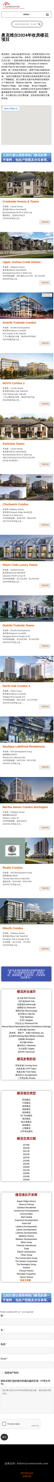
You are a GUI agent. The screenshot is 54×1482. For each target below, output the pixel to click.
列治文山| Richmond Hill (26, 1023)
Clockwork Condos (15, 504)
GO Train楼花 (26, 1115)
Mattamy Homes (26, 1236)
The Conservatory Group (26, 1258)
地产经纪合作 (27, 1473)
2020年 (26, 1148)
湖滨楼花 (26, 1118)
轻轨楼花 (26, 1112)
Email (4, 1359)
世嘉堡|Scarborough (26, 1004)
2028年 (26, 1173)
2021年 (26, 1151)
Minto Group (26, 1242)
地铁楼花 (26, 1109)
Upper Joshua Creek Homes (22, 262)
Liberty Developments (26, 1229)
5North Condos (13, 928)
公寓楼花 (26, 1128)
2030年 (26, 1179)
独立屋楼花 (26, 1122)
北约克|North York (26, 1001)
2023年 (26, 1157)
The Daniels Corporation (26, 1261)
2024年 (26, 1160)
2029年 (26, 1176)
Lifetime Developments (26, 1233)
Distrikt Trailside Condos (19, 322)
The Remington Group (26, 1264)
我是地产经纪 (12, 1373)
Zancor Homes (26, 1277)
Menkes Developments (26, 1239)
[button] (26, 974)
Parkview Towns (14, 443)
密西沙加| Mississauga (26, 1011)
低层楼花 (26, 1106)
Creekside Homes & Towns (21, 201)
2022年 (26, 1154)
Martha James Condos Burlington (25, 807)
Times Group (26, 1255)
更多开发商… (26, 1280)
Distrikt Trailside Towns (18, 625)
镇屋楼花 (26, 1125)
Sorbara (26, 1267)
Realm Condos (13, 867)
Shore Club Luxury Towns (20, 564)
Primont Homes (26, 1271)
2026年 (26, 1167)
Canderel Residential (26, 1207)
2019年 (26, 1145)
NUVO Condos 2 (14, 383)
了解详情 (45, 222)
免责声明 (27, 1476)
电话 (4, 1344)
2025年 (26, 1164)
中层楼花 (26, 1103)
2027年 (26, 1170)
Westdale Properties (26, 1274)
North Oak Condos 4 (16, 686)
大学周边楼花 (26, 1131)
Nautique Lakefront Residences (24, 746)
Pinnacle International (26, 1245)
